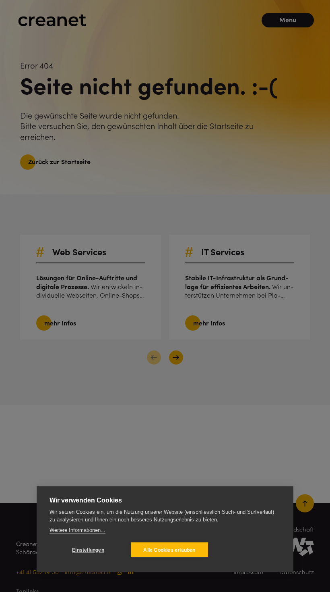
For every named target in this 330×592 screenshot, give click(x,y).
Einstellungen (88, 550)
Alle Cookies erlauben (169, 550)
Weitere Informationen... (77, 530)
